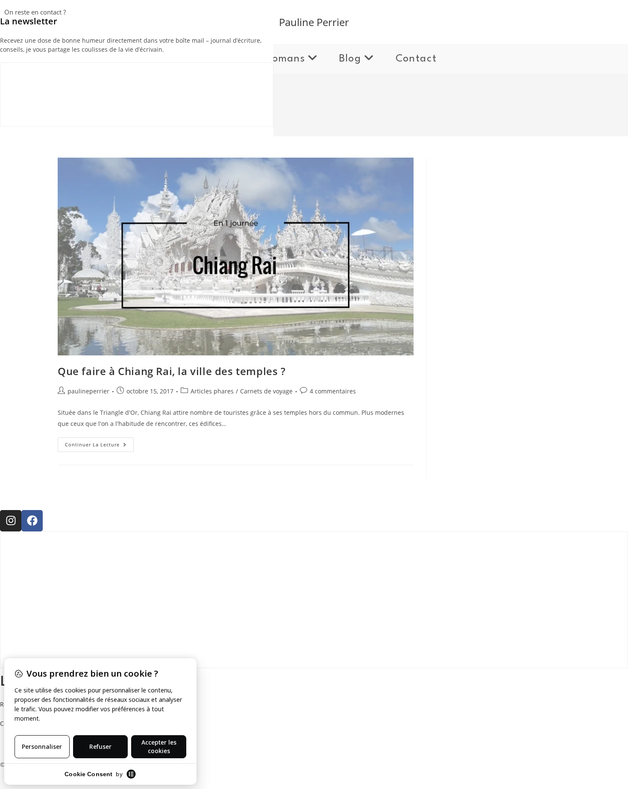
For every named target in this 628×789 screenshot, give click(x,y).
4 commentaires (333, 391)
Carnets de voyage (266, 391)
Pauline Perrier (314, 22)
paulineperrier (88, 391)
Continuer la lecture (99, 442)
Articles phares (212, 391)
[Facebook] (32, 520)
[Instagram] (10, 520)
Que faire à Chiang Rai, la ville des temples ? (172, 371)
